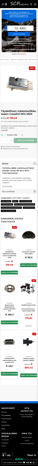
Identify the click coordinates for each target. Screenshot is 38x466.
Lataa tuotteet (19, 34)
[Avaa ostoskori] (35, 4)
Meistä (3, 422)
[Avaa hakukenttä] (31, 4)
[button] (6, 4)
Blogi (3, 429)
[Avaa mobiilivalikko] (3, 4)
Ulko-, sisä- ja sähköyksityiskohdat (24, 204)
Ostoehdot (5, 425)
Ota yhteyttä (6, 419)
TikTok (3, 446)
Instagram (4, 443)
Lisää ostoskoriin (28, 265)
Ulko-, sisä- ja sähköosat (8, 211)
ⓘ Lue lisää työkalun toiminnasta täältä (19, 49)
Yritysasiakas (6, 415)
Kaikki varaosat (6, 201)
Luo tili (27, 440)
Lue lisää (5, 130)
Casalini (15, 201)
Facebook (5, 440)
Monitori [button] (29, 326)
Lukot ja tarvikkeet (7, 204)
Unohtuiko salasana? (27, 443)
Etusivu (4, 412)
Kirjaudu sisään (27, 437)
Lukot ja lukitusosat (25, 201)
